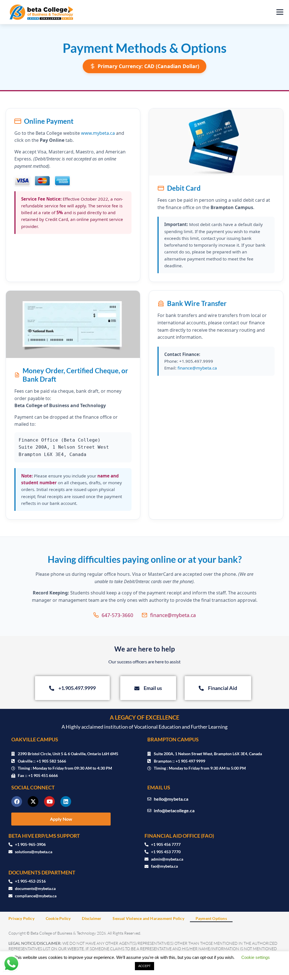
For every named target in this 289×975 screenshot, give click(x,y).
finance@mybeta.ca (197, 368)
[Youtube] (49, 801)
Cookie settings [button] (255, 957)
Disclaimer (91, 918)
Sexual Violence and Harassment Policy (148, 918)
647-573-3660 (117, 615)
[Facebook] (16, 801)
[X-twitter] (33, 801)
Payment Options (211, 918)
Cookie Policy (58, 918)
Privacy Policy (21, 918)
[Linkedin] (65, 801)
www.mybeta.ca (98, 133)
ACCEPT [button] (144, 966)
